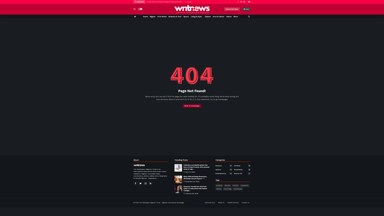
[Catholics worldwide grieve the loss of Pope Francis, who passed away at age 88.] (178, 168)
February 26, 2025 (191, 193)
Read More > (152, 178)
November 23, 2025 (192, 181)
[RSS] (150, 183)
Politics (218, 189)
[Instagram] (146, 183)
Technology (227, 189)
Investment (244, 185)
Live (247, 9)
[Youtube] (244, 1)
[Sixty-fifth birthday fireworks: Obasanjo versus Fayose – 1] (178, 179)
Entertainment (224, 173)
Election (235, 185)
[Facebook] (238, 1)
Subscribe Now (232, 9)
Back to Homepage (192, 106)
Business (224, 165)
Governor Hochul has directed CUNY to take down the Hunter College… (195, 189)
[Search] (249, 16)
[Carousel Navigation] (227, 1)
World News (242, 169)
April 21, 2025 (190, 172)
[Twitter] (241, 1)
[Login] (249, 1)
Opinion (224, 169)
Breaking (219, 185)
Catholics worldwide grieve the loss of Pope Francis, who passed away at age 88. (172, 1)
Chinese (227, 185)
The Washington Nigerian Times (149, 202)
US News (242, 165)
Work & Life (242, 173)
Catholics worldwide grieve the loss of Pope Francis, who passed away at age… (196, 167)
